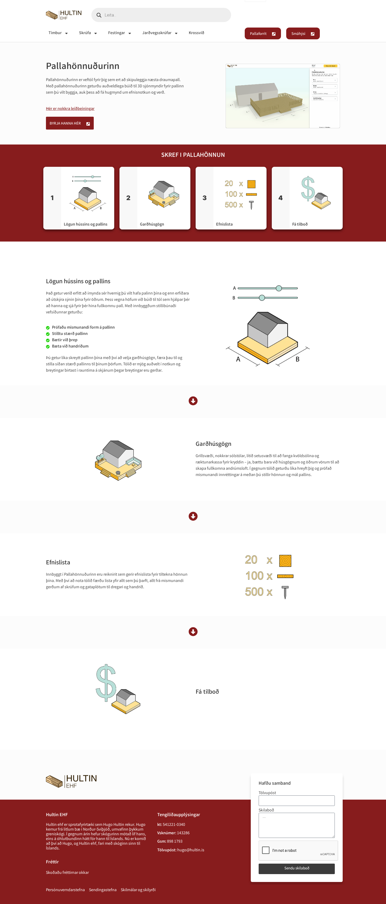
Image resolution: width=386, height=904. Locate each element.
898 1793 (174, 842)
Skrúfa (85, 33)
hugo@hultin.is (190, 850)
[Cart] (333, 16)
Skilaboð (266, 811)
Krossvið (196, 33)
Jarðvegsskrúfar (156, 33)
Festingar (116, 33)
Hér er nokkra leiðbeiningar (70, 109)
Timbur (55, 33)
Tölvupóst (267, 793)
